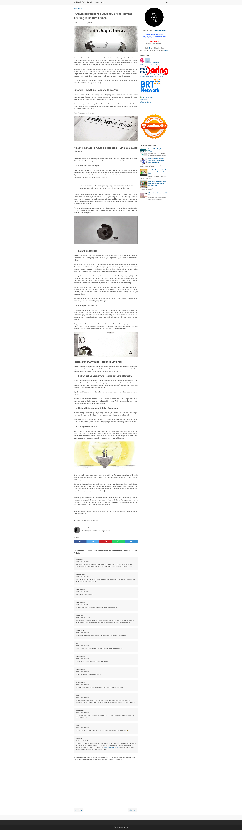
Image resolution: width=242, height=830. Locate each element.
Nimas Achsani (160, 30)
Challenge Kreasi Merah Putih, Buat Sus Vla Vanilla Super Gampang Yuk (157, 183)
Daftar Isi (98, 2)
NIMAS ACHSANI (83, 2)
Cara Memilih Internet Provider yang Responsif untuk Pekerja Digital (157, 172)
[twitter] (92, 541)
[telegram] (131, 541)
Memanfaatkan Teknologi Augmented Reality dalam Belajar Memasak (156, 160)
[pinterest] (105, 541)
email (166, 50)
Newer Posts (78, 810)
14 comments (99, 23)
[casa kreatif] (151, 77)
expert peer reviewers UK (111, 747)
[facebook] (80, 541)
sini (150, 48)
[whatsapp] (118, 541)
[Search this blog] (167, 2)
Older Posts (132, 810)
